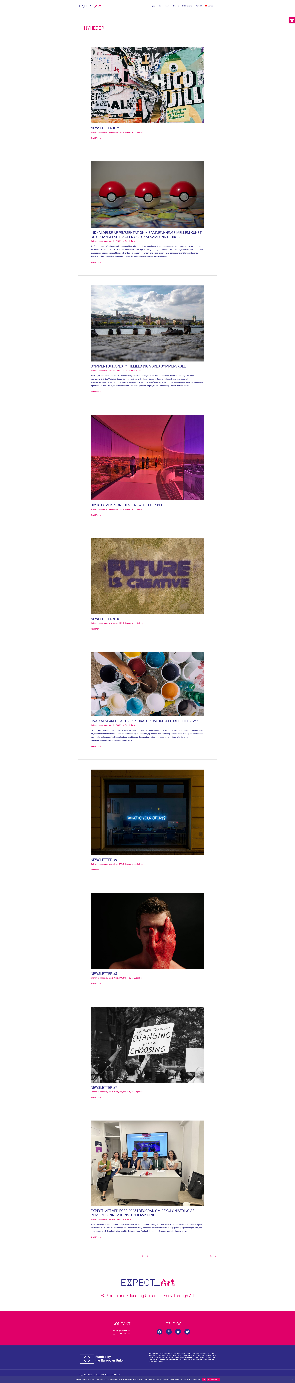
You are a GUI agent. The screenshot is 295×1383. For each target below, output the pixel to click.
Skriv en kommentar (99, 132)
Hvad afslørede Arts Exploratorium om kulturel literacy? (144, 721)
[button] (292, 20)
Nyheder (126, 132)
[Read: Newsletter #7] (147, 1044)
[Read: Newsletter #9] (147, 812)
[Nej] (292, 1379)
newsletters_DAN (115, 132)
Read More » (96, 138)
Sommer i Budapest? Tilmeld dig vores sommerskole (138, 366)
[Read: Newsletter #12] (147, 85)
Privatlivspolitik (213, 1379)
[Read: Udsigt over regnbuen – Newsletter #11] (147, 457)
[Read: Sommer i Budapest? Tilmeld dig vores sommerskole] (147, 323)
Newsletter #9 (104, 860)
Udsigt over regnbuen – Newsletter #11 (126, 505)
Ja (204, 1379)
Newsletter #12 (105, 128)
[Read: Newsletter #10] (147, 576)
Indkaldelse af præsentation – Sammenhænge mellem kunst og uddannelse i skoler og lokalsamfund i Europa (146, 235)
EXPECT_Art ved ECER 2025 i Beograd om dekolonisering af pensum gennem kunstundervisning (143, 1213)
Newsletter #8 (104, 974)
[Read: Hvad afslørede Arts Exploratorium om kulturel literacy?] (147, 684)
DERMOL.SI (116, 1375)
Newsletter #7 (104, 1088)
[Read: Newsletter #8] (147, 931)
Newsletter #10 (105, 619)
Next (213, 1256)
